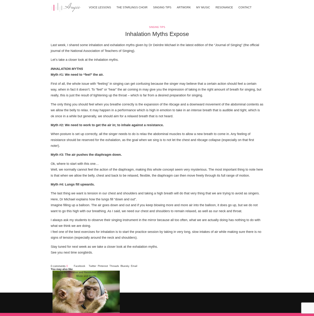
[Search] (261, 7)
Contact (244, 7)
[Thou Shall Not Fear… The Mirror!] (86, 293)
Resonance (224, 7)
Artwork (184, 7)
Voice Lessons (100, 7)
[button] (157, 276)
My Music (203, 7)
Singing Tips (162, 7)
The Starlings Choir (132, 7)
